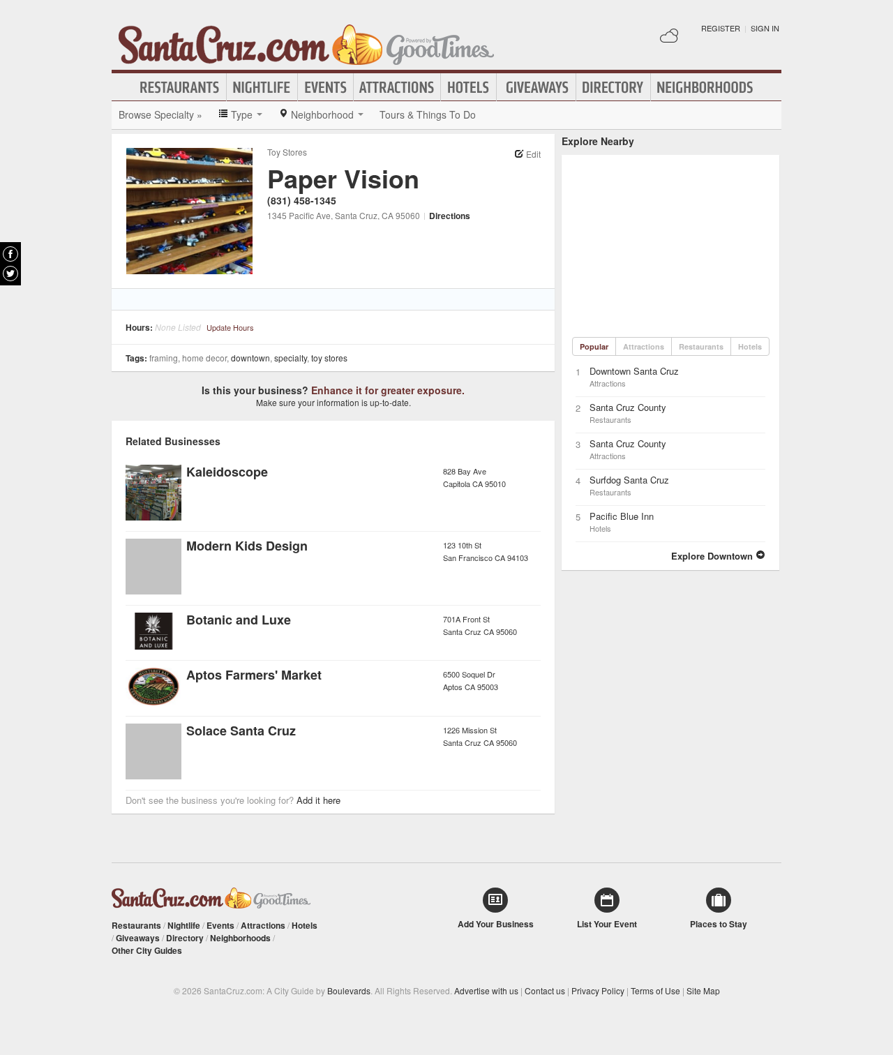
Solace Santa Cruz (241, 730)
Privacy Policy (597, 990)
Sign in (765, 27)
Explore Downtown (713, 555)
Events (325, 87)
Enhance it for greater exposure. (388, 390)
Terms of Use (655, 990)
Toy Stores (287, 152)
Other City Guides (147, 950)
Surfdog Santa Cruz (629, 479)
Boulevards (348, 990)
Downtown (250, 358)
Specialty (290, 358)
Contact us (545, 990)
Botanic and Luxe (238, 620)
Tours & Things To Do (428, 114)
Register (720, 27)
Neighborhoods (705, 87)
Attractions (397, 87)
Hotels (468, 87)
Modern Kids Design (247, 546)
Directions (449, 215)
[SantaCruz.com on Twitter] (10, 273)
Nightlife (262, 87)
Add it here (318, 800)
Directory (613, 87)
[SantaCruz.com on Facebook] (10, 254)
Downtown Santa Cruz (634, 370)
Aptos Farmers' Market (254, 675)
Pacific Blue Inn (622, 516)
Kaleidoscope (227, 472)
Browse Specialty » (160, 114)
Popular (594, 346)
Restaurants (180, 87)
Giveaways (536, 87)
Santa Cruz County (628, 407)
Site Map (703, 990)
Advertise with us (486, 990)
